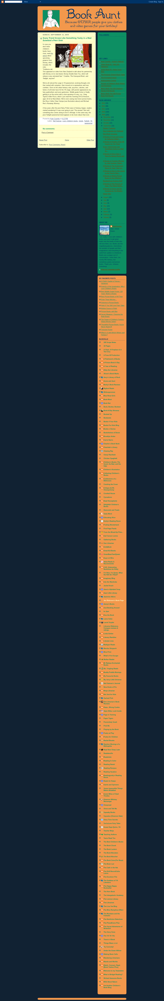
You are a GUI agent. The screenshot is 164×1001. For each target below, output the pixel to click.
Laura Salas (108, 619)
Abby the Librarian (110, 370)
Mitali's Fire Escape (111, 656)
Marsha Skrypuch (110, 648)
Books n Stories (109, 429)
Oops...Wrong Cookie (112, 707)
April (105, 209)
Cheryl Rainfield (109, 455)
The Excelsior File (110, 877)
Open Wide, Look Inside (112, 711)
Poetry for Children (111, 737)
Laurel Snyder (109, 622)
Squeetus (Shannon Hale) (113, 816)
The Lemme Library (111, 899)
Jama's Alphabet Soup (112, 589)
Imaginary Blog (109, 578)
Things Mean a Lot (110, 943)
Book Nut (107, 403)
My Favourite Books (111, 676)
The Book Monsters (111, 853)
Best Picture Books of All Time (112, 296)
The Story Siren (109, 932)
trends (81, 121)
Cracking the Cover (111, 484)
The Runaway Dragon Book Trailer (113, 75)
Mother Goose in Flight (109, 308)
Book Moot (108, 399)
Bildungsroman (109, 392)
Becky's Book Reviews (112, 385)
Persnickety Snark (110, 722)
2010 (104, 112)
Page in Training (110, 715)
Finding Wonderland (111, 525)
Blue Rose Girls (109, 396)
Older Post (90, 140)
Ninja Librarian (109, 691)
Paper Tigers (108, 718)
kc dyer (106, 611)
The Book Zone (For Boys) (113, 860)
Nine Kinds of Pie (110, 687)
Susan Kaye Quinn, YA (112, 827)
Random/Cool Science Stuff (112, 181)
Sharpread (107, 805)
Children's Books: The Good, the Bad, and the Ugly (112, 464)
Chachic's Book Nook (111, 444)
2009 (104, 115)
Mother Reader (109, 659)
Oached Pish (108, 698)
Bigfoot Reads (109, 388)
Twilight (86, 121)
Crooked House (109, 493)
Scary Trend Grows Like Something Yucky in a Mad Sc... (113, 149)
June (105, 203)
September (107, 126)
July (105, 200)
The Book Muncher (111, 856)
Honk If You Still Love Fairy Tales (112, 305)
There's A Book (109, 939)
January (106, 217)
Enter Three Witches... (109, 299)
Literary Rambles (110, 637)
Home (67, 140)
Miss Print (107, 652)
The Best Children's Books (113, 842)
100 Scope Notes (110, 342)
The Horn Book (109, 891)
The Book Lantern (110, 849)
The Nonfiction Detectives (113, 919)
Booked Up (108, 414)
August (106, 197)
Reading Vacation (110, 772)
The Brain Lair (109, 864)
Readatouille (108, 753)
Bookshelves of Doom (112, 433)
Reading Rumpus (110, 768)
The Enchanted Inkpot (108, 78)
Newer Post (43, 140)
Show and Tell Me (110, 809)
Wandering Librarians (112, 958)
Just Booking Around (111, 608)
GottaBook (107, 547)
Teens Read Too (109, 838)
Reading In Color (110, 761)
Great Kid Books (110, 551)
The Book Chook (110, 845)
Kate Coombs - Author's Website (112, 62)
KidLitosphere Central (108, 80)
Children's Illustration (112, 469)
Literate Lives (109, 641)
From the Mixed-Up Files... (113, 532)
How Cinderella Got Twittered (113, 131)
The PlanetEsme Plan (112, 923)
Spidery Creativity (109, 128)
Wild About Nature (110, 982)
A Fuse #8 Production (112, 355)
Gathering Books (110, 540)
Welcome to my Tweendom (114, 971)
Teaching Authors (110, 834)
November (107, 120)
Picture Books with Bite (109, 311)
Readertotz (108, 757)
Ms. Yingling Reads (111, 668)
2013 (104, 103)
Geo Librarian (109, 543)
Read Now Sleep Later (112, 750)
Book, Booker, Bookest (112, 407)
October (106, 123)
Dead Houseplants (110, 501)
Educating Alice (109, 517)
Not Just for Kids (110, 694)
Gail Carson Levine (111, 536)
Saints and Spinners (111, 785)
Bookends (107, 418)
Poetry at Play (109, 733)
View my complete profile (110, 269)
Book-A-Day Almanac (111, 410)
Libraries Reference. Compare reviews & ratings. (111, 628)
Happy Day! (107, 194)
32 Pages (107, 346)
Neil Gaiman (57, 121)
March (105, 212)
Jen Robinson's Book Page (114, 600)
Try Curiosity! (109, 947)
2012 (104, 106)
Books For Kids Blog (111, 425)
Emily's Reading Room (112, 521)
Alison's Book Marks (111, 374)
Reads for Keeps (110, 781)
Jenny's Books (109, 604)
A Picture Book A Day (112, 362)
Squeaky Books (109, 812)
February (106, 214)
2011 (104, 109)
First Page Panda (110, 528)
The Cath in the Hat (111, 868)
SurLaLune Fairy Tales (112, 823)
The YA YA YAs (109, 936)
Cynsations (108, 497)
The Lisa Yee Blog (110, 906)
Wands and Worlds (111, 962)
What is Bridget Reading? (113, 974)
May (105, 206)
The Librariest (109, 903)
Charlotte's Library (110, 447)
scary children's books (70, 121)
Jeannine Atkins (109, 597)
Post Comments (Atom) (57, 145)
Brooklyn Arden (109, 436)
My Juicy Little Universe (112, 680)
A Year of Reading (110, 366)
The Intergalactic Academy (113, 895)
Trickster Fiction (106, 330)
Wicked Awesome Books (113, 978)
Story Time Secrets (111, 820)
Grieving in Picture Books (110, 302)
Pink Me (107, 726)
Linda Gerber (108, 634)
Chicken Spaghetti (110, 458)
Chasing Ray (108, 451)
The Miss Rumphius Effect (113, 910)
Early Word (108, 514)
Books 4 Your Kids (110, 421)
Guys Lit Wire (109, 558)
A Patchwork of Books (112, 359)
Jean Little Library (110, 593)
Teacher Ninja (109, 831)
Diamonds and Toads (111, 510)
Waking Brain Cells (111, 954)
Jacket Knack (108, 586)
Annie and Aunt (109, 381)
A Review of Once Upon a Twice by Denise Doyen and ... (113, 156)
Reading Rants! (109, 764)
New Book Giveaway (110, 134)
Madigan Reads (109, 645)
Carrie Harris (108, 440)
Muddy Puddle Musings (112, 672)
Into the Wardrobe (110, 582)
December (107, 117)
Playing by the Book (111, 729)
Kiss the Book (109, 615)
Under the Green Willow (112, 950)
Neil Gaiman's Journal (112, 683)
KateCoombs (117, 226)
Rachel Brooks (109, 740)
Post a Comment (47, 132)
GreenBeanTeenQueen (112, 554)
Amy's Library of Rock (112, 377)
